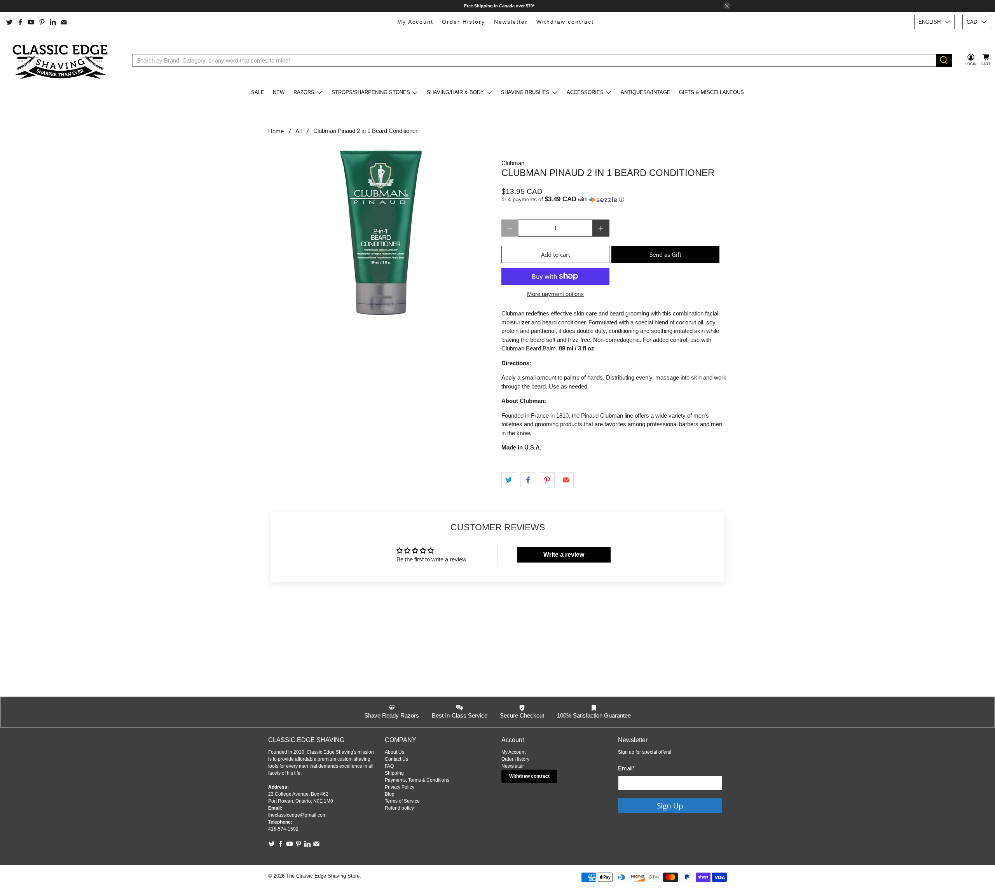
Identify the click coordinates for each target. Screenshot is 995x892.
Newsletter (511, 22)
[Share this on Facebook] (527, 479)
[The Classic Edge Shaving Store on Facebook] (20, 22)
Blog (390, 794)
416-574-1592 (283, 829)
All (298, 131)
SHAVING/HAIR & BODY (455, 92)
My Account (415, 22)
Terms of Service (402, 801)
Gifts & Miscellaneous (711, 92)
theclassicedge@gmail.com (297, 815)
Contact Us (396, 759)
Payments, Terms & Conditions (417, 780)
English (929, 22)
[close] (727, 6)
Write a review (563, 554)
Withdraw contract (565, 22)
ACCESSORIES (585, 92)
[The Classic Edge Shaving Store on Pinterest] (41, 22)
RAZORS (303, 92)
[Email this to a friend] (566, 479)
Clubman (512, 163)
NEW (279, 92)
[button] (614, 199)
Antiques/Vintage (645, 92)
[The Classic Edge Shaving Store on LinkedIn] (52, 22)
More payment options (555, 294)
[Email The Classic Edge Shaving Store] (63, 22)
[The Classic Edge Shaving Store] (62, 60)
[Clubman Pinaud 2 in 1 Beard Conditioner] (381, 232)
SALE (257, 92)
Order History (463, 22)
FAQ (389, 766)
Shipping (394, 773)
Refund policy (399, 808)
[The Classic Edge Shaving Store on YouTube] (31, 22)
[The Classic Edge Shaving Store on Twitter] (9, 22)
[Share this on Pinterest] (547, 479)
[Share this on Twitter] (508, 479)
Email (626, 768)
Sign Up (670, 805)
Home (276, 131)
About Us (394, 752)
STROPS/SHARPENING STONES (371, 92)
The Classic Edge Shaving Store (323, 876)
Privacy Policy (399, 787)
